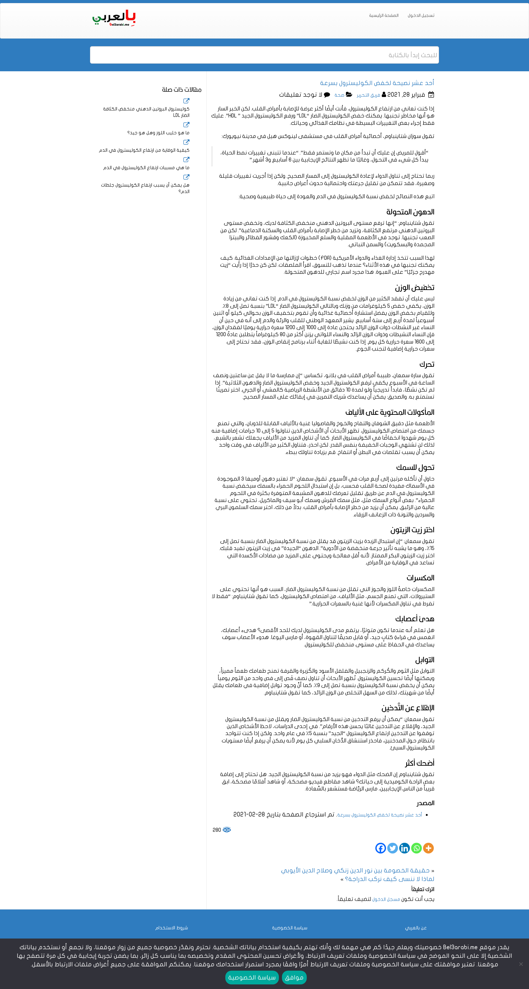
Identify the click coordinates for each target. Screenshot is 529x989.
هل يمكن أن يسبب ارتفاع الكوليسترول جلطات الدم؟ (145, 188)
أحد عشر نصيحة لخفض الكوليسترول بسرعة (379, 814)
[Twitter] (392, 848)
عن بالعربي (416, 927)
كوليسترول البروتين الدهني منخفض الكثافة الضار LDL (146, 112)
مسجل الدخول (386, 899)
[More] (428, 848)
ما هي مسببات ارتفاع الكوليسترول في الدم (146, 167)
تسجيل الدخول (421, 15)
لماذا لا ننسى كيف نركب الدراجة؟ (389, 879)
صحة (339, 95)
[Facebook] (380, 848)
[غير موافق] (521, 964)
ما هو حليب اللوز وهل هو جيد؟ (158, 132)
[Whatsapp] (416, 848)
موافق (294, 977)
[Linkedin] (404, 848)
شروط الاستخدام (171, 927)
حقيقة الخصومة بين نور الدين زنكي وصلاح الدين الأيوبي (355, 870)
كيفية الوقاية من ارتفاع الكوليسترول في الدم (144, 150)
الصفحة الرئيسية (384, 15)
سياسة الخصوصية (289, 927)
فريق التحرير (368, 95)
